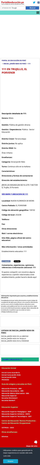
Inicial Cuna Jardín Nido (11, 375)
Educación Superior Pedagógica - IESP (16, 412)
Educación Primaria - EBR (12, 388)
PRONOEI (5, 380)
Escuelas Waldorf (8, 400)
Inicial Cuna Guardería (11, 372)
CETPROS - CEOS (8, 427)
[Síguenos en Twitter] (34, 2)
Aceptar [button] (10, 461)
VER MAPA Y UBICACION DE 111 (15, 194)
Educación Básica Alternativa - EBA (15, 393)
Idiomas (5, 436)
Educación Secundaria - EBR (12, 391)
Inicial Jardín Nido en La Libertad (14, 336)
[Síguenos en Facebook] (37, 2)
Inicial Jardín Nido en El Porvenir (15, 341)
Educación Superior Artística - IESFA (16, 414)
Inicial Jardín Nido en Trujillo (13, 339)
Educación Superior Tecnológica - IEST (17, 416)
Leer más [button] (6, 456)
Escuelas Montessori (10, 398)
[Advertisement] (20, 36)
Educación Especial (9, 396)
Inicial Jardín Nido (9, 377)
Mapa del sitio (31, 446)
